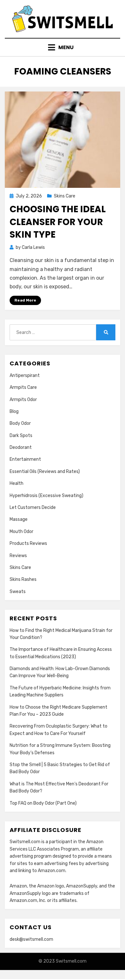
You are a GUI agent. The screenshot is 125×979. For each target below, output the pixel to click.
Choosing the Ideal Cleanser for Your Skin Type (58, 221)
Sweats (18, 591)
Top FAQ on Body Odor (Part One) (43, 803)
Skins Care (64, 196)
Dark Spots (21, 435)
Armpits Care (23, 387)
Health (16, 483)
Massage (19, 519)
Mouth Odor (21, 531)
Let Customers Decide (33, 507)
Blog (14, 411)
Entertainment (25, 459)
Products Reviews (28, 543)
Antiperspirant (25, 375)
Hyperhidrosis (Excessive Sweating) (46, 495)
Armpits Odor (23, 399)
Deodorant (21, 447)
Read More (25, 300)
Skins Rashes (23, 579)
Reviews (18, 555)
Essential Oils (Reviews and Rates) (45, 471)
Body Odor (20, 423)
